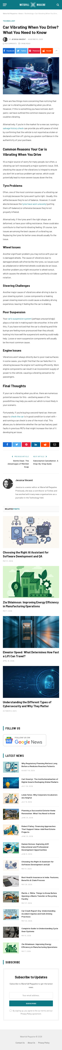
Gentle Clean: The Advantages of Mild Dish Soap (18, 463)
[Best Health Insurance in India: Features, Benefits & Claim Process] (11, 881)
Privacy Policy (26, 1014)
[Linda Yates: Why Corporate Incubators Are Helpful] (11, 798)
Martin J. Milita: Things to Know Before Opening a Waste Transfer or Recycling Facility (39, 896)
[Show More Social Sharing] (56, 51)
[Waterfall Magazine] (32, 4)
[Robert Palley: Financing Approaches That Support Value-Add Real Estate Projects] (11, 830)
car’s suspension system (19, 318)
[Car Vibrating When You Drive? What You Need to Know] (31, 75)
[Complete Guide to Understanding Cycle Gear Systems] (11, 932)
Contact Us (20, 1043)
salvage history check (13, 128)
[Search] (57, 4)
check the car (17, 416)
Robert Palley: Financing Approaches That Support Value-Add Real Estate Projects (38, 829)
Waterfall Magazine (10, 13)
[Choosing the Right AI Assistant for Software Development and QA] (31, 532)
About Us (31, 1043)
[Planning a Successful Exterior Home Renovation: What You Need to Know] (11, 814)
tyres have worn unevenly (34, 203)
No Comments (11, 43)
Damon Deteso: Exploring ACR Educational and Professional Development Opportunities (35, 847)
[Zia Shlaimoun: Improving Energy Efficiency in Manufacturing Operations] (31, 582)
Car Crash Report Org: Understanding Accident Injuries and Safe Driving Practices (38, 914)
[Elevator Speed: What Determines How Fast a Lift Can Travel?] (31, 632)
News (21, 13)
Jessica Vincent (19, 39)
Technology (29, 13)
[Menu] (5, 4)
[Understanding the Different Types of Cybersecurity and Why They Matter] (31, 682)
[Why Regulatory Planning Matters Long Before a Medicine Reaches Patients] (11, 767)
